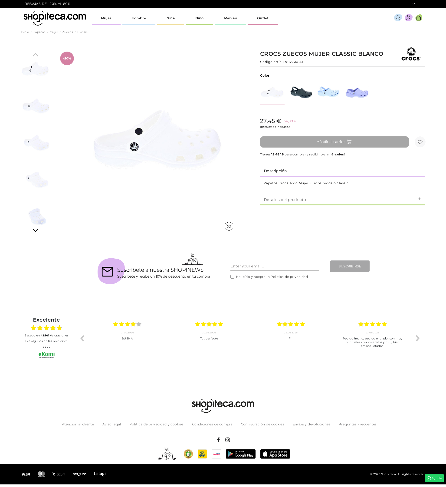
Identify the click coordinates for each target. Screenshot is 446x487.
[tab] (342, 171)
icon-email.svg (414, 4)
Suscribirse (350, 266)
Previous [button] (82, 338)
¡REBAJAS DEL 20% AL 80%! (48, 4)
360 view (230, 226)
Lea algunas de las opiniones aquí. (46, 343)
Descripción (275, 171)
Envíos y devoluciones (311, 424)
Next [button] (418, 338)
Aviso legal (111, 424)
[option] (127, 338)
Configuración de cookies (262, 424)
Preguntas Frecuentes (358, 424)
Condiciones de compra (212, 424)
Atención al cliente (78, 424)
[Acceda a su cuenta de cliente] (409, 18)
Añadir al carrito (330, 141)
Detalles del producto (285, 199)
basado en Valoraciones (46, 335)
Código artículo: (274, 62)
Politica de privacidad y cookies (156, 424)
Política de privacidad (289, 277)
